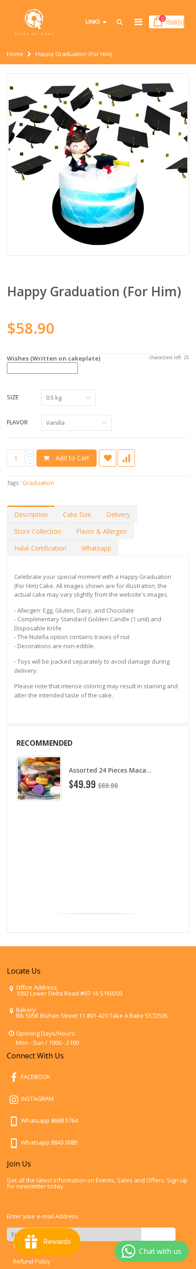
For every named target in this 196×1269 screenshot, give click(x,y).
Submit (158, 1234)
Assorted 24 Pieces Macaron (113, 770)
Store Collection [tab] (37, 531)
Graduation (38, 483)
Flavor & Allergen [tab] (101, 531)
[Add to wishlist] (107, 458)
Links (93, 22)
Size (13, 397)
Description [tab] (31, 514)
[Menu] (138, 21)
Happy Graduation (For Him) (94, 291)
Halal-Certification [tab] (40, 548)
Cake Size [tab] (77, 514)
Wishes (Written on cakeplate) (53, 358)
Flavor (17, 422)
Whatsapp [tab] (96, 548)
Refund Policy (32, 1261)
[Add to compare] (126, 458)
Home (15, 54)
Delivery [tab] (118, 514)
